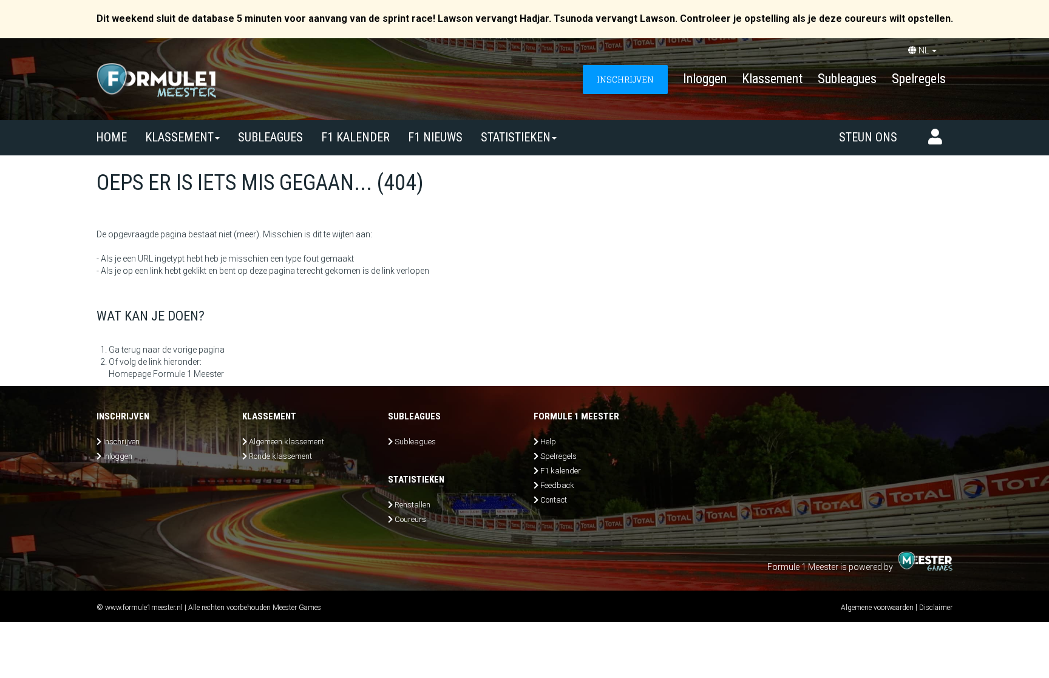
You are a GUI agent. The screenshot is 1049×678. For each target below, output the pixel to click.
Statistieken (516, 137)
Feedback (557, 485)
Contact (553, 499)
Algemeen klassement (286, 441)
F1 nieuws (435, 137)
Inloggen (705, 78)
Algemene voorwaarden (877, 607)
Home (111, 137)
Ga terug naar (134, 349)
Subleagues (847, 78)
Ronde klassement (280, 456)
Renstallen (412, 504)
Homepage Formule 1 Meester (166, 374)
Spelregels (919, 78)
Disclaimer (935, 607)
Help (548, 441)
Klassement (772, 78)
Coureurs (410, 519)
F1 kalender (355, 137)
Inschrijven (121, 441)
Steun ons (868, 137)
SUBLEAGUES (270, 137)
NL (924, 50)
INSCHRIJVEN (625, 79)
